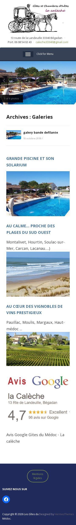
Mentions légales (37, 476)
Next (72, 80)
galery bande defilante (40, 132)
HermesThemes (64, 514)
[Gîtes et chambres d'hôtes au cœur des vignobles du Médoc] (38, 18)
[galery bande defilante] (13, 134)
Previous (4, 80)
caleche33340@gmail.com (52, 42)
